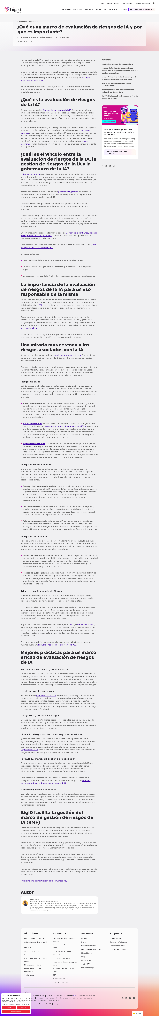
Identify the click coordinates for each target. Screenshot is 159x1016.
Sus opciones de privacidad (63, 996)
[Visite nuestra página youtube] (134, 998)
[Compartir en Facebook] (102, 166)
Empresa (123, 9)
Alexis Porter (27, 37)
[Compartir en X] (106, 166)
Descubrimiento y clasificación (35, 938)
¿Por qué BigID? (110, 9)
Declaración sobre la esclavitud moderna (64, 998)
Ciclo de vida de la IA (46, 696)
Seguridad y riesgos (31, 951)
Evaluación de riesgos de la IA (57, 110)
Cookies (49, 996)
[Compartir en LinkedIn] (110, 166)
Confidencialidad (38, 996)
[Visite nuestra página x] (123, 998)
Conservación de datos (61, 958)
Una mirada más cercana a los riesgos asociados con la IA (116, 85)
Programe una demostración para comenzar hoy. (44, 881)
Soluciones (66, 9)
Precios (116, 3)
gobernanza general (68, 192)
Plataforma (77, 9)
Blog (102, 3)
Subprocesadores (86, 998)
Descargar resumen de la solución (117, 152)
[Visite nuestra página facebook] (130, 998)
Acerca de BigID (116, 938)
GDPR (71, 625)
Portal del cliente (127, 3)
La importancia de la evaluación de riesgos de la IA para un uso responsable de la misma (120, 78)
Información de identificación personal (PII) (65, 426)
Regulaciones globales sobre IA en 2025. (57, 645)
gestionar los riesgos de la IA (68, 355)
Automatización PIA (60, 978)
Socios (98, 9)
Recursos (89, 9)
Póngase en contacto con (142, 3)
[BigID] (13, 9)
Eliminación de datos (60, 955)
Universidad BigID (87, 968)
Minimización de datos (32, 965)
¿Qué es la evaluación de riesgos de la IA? (118, 64)
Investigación (86, 960)
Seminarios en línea (88, 946)
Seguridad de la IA (29, 750)
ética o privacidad (29, 328)
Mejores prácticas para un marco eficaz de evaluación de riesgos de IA (118, 91)
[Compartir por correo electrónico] (113, 166)
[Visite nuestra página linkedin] (126, 998)
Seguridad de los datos (27, 21)
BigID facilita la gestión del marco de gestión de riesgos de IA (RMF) (120, 97)
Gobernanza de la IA (30, 174)
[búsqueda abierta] (154, 3)
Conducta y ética (42, 998)
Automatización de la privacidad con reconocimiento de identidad (36, 944)
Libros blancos (86, 953)
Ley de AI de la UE (85, 625)
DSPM (55, 975)
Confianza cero (30, 975)
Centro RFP (85, 964)
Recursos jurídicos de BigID (87, 996)
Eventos (84, 942)
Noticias (109, 3)
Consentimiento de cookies (63, 951)
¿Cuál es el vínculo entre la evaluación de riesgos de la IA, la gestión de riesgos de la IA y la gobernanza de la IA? (119, 70)
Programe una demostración (142, 9)
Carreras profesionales (118, 942)
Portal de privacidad (60, 982)
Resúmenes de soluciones (91, 949)
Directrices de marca (117, 946)
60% (40, 305)
